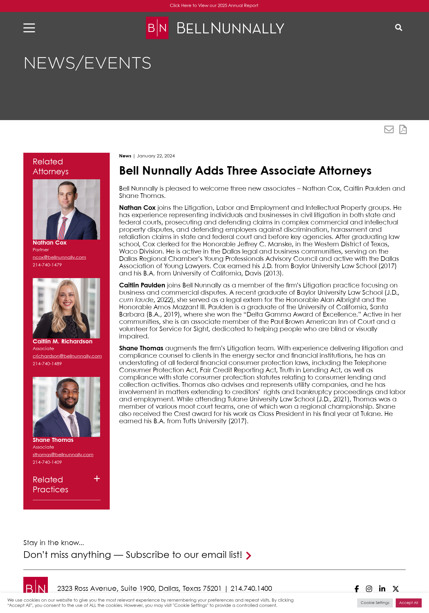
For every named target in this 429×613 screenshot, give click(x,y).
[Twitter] (395, 589)
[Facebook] (357, 589)
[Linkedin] (382, 589)
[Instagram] (369, 589)
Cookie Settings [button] (375, 603)
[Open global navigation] (31, 27)
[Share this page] (389, 129)
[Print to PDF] (403, 129)
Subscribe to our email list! (184, 555)
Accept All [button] (408, 603)
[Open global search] (399, 27)
